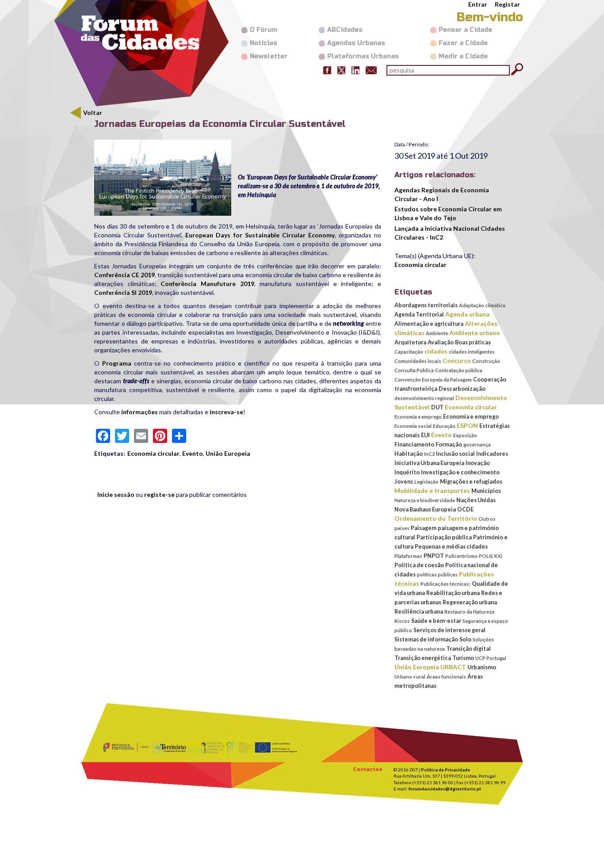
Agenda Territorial (419, 314)
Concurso (457, 360)
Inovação (478, 463)
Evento (192, 453)
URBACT (453, 667)
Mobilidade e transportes (432, 490)
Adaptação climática (482, 305)
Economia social (413, 426)
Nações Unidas (476, 500)
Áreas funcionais (446, 676)
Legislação (426, 481)
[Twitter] (341, 69)
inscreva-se (226, 412)
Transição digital (468, 648)
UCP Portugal (490, 658)
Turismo (463, 658)
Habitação (408, 453)
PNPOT (434, 556)
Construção (486, 361)
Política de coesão (419, 565)
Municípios (486, 491)
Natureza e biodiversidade (424, 500)
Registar (507, 4)
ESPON (467, 425)
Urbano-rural (409, 676)
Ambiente (437, 333)
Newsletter (268, 56)
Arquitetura (410, 342)
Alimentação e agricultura (428, 323)
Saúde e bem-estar (436, 621)
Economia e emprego (418, 417)
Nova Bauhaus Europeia (425, 509)
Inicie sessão (115, 494)
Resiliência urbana (418, 611)
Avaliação (441, 342)
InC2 (429, 454)
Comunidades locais (417, 361)
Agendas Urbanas (356, 43)
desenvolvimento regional (424, 398)
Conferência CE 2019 (124, 274)
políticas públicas (437, 574)
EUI (425, 435)
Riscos (402, 621)
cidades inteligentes (472, 352)
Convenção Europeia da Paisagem (433, 379)
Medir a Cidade (463, 56)
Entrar (477, 4)
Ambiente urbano (474, 332)
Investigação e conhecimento (460, 472)
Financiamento (414, 444)
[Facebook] (327, 69)
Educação (444, 426)
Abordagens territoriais (426, 305)
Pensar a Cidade (465, 30)
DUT (437, 407)
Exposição (465, 435)
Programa (116, 363)
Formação (449, 444)
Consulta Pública (414, 370)
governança (477, 444)
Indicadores (492, 453)
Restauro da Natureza (469, 611)
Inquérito (407, 472)
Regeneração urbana (470, 602)
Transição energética (422, 658)
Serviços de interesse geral (449, 630)
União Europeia (228, 453)
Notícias (263, 43)
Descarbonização (462, 388)
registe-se (159, 494)
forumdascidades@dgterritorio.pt (445, 788)
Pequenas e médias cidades (451, 546)
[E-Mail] (371, 69)
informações (139, 412)
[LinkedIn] (355, 69)
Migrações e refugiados (471, 481)
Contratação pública (458, 370)
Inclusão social (455, 453)
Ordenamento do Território (435, 518)
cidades (435, 351)
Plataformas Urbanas (363, 56)
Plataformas (408, 556)
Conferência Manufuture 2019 (207, 283)
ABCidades (345, 30)
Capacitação (408, 352)
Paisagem (423, 528)
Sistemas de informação (426, 639)
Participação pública (444, 537)
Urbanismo (481, 667)
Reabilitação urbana (453, 593)
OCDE (465, 509)
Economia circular (153, 453)
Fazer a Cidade (463, 43)
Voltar (92, 112)
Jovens (403, 481)
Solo (465, 639)
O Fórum (263, 30)
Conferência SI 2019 (123, 292)
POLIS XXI (490, 556)
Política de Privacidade (445, 769)
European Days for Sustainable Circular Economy (260, 235)
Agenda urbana (467, 314)
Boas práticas (473, 342)
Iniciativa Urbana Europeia (429, 463)
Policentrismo (461, 556)
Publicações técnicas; (445, 584)
